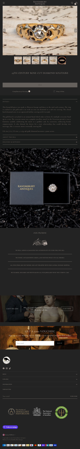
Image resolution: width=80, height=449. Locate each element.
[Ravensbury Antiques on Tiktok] (10, 368)
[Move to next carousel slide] (75, 285)
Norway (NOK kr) (9, 435)
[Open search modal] (72, 3)
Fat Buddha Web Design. (16, 439)
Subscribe (73, 396)
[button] (18, 60)
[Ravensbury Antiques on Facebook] (4, 368)
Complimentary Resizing (21, 91)
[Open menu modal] (4, 3)
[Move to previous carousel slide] (71, 285)
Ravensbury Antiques (19, 438)
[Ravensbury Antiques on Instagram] (7, 368)
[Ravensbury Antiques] (40, 3)
